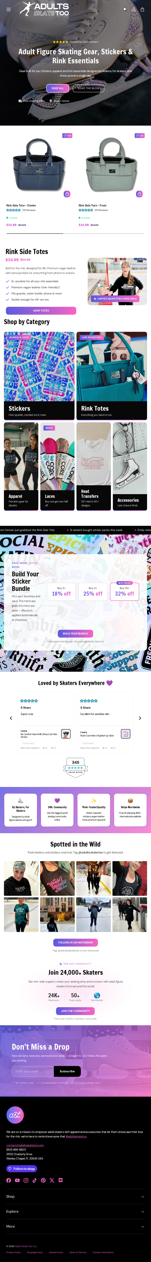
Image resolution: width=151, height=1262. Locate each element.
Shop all (58, 88)
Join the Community (75, 1011)
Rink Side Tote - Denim (21, 205)
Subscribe (67, 1071)
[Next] (140, 718)
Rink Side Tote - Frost (92, 205)
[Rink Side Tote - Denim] (39, 166)
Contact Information (103, 1252)
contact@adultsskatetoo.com (25, 1145)
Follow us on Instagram (75, 942)
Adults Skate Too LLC (26, 1246)
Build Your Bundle (75, 633)
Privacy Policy (13, 1252)
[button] (142, 9)
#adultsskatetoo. (76, 1136)
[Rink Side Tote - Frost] (112, 166)
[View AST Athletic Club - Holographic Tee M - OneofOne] (66, 737)
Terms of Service (77, 1252)
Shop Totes (41, 310)
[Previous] (11, 718)
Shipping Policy (35, 1252)
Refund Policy (56, 1252)
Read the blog (88, 88)
